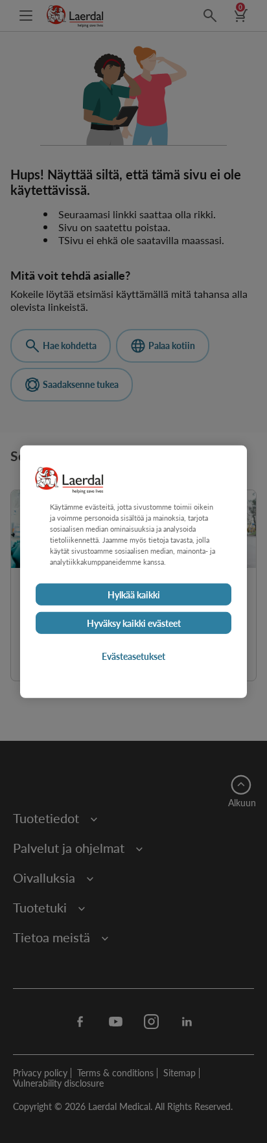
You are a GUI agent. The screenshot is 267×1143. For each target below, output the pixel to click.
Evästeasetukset (133, 656)
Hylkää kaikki (134, 594)
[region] (133, 571)
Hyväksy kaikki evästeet (134, 623)
